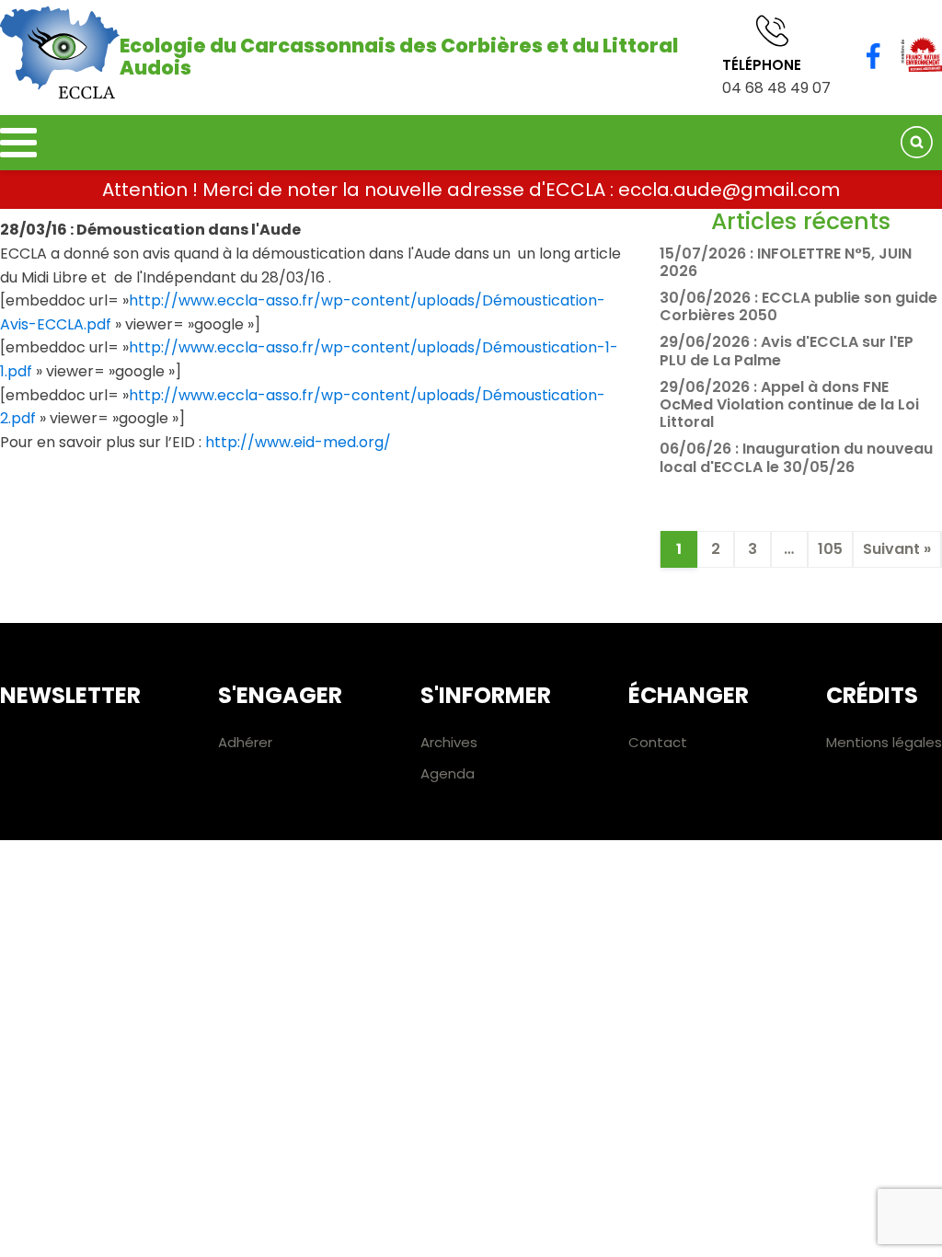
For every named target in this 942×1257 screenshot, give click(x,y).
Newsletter (70, 695)
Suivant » (897, 548)
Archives (448, 742)
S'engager (280, 695)
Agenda (447, 773)
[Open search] (917, 142)
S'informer (485, 695)
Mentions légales (884, 742)
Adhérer (245, 742)
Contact (657, 742)
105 (830, 548)
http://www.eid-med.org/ (298, 442)
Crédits (872, 695)
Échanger (688, 695)
